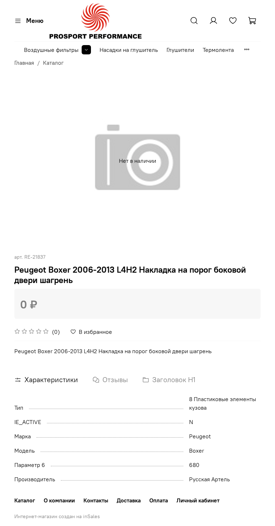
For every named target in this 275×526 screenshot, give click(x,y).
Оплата (158, 500)
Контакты (95, 500)
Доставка (129, 500)
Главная (24, 62)
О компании (59, 500)
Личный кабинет (198, 500)
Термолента (218, 49)
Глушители (180, 49)
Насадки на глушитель (129, 49)
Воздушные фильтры (51, 49)
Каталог (53, 62)
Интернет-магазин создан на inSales (57, 516)
